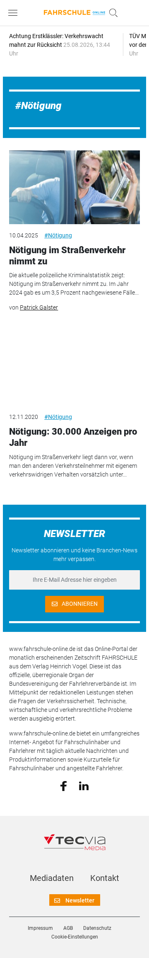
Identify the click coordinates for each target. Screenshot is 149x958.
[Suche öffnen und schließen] (111, 13)
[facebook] (63, 785)
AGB (68, 928)
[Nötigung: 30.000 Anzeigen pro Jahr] (74, 369)
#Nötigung (58, 235)
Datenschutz (97, 928)
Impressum (40, 928)
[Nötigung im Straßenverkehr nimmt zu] (74, 187)
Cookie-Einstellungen (74, 937)
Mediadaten (52, 878)
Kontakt (104, 878)
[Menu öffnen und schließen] (15, 13)
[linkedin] (84, 785)
